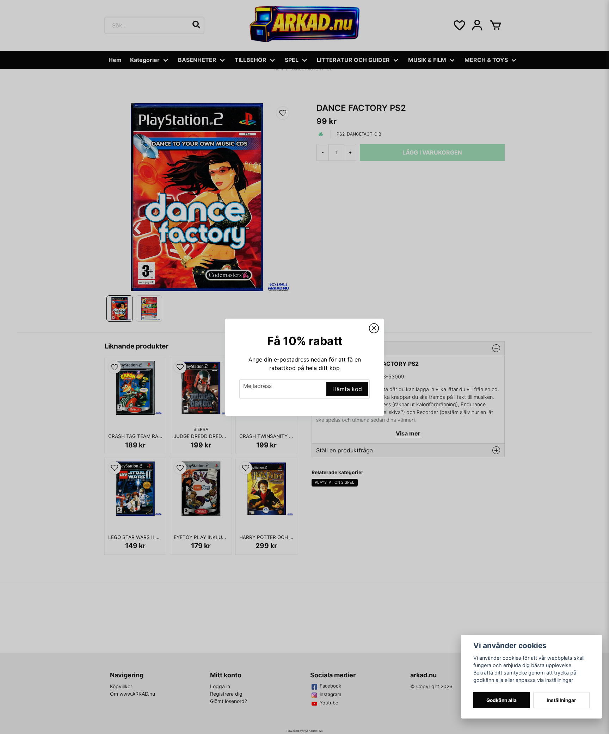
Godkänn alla (501, 700)
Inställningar (561, 700)
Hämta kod (347, 389)
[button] (374, 328)
